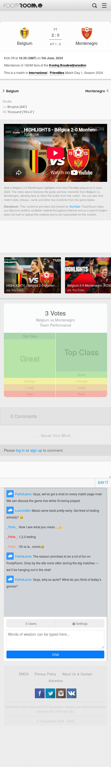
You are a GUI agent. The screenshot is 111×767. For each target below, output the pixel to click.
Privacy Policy (45, 673)
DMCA (24, 673)
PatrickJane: (24, 494)
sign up (36, 450)
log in (20, 450)
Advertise (56, 680)
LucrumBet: (23, 510)
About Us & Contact (77, 673)
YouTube (74, 206)
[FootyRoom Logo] (23, 5)
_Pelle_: (12, 527)
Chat (55, 654)
